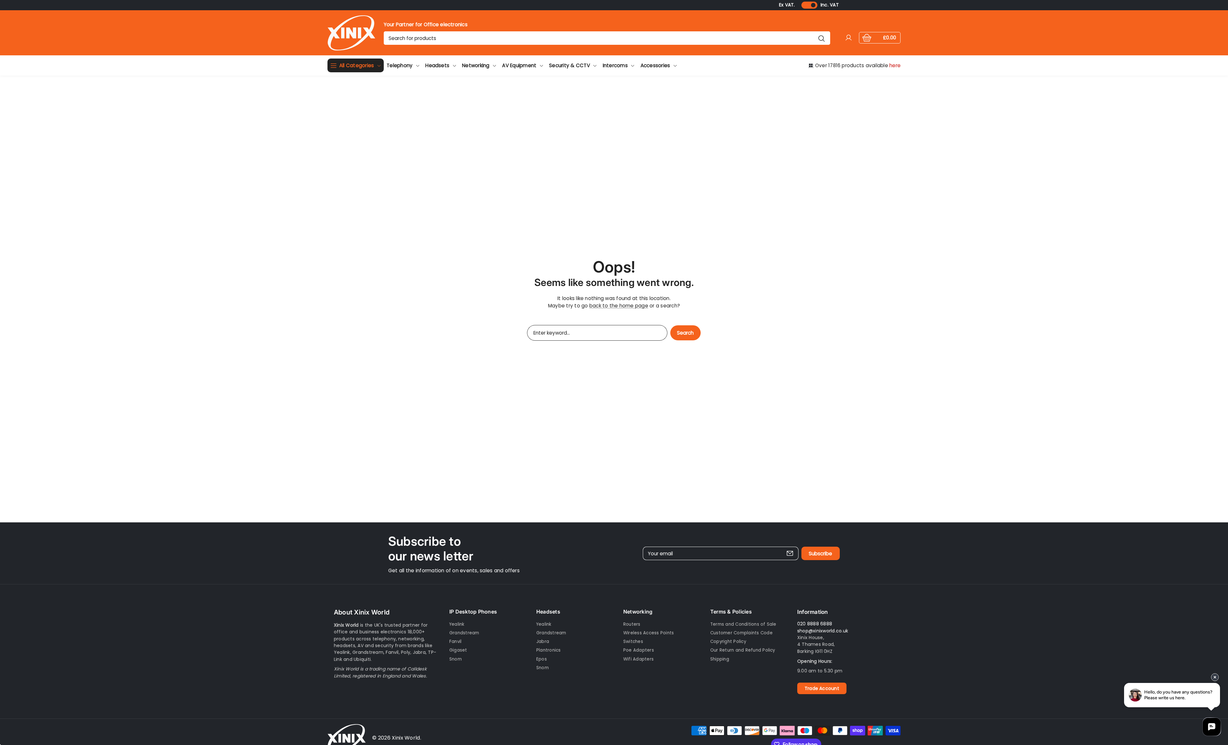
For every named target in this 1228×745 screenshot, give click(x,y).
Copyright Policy (728, 642)
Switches (633, 642)
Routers (632, 625)
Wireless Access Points (648, 633)
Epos (541, 659)
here (895, 65)
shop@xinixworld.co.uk (822, 631)
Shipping (719, 659)
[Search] (821, 38)
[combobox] (607, 38)
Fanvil (455, 642)
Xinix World (406, 737)
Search (685, 332)
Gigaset (458, 650)
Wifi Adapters (638, 659)
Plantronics (548, 650)
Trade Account (822, 688)
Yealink (457, 625)
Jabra (542, 642)
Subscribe (820, 553)
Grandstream (464, 633)
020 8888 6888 (814, 624)
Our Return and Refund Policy (742, 650)
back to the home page (618, 305)
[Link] (351, 33)
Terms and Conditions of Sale (743, 625)
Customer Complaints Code (741, 633)
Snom (455, 659)
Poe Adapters (638, 650)
